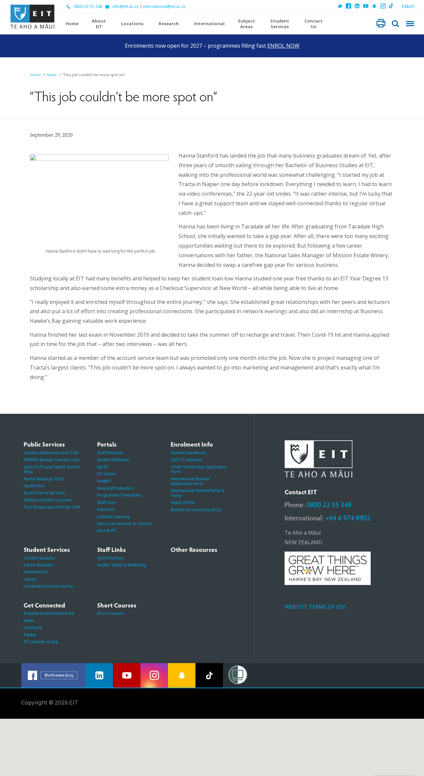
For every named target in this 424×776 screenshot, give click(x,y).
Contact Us (313, 23)
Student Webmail (113, 459)
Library (30, 579)
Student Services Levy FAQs (196, 509)
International (209, 23)
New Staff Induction (115, 488)
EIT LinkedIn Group (41, 642)
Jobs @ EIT (106, 530)
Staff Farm (106, 502)
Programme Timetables (119, 495)
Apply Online (183, 502)
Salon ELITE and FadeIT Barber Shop (52, 469)
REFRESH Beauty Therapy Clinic (52, 459)
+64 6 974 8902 (347, 517)
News (51, 74)
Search (395, 24)
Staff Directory (110, 558)
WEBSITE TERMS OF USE (315, 606)
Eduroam (105, 509)
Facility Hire (34, 486)
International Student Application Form (190, 481)
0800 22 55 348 (88, 6)
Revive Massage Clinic (44, 479)
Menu (410, 24)
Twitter (30, 635)
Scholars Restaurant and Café (51, 453)
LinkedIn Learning (113, 516)
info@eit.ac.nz (126, 6)
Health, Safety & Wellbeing (121, 565)
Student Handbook (188, 453)
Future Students (38, 565)
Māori (408, 5)
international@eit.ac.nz (164, 6)
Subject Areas (246, 23)
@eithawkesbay (59, 675)
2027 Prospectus (186, 459)
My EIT (103, 467)
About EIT (99, 23)
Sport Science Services (44, 493)
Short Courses (110, 613)
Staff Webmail (110, 453)
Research (169, 23)
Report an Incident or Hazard (124, 523)
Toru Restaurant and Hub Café (52, 507)
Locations (132, 23)
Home (72, 23)
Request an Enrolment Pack (49, 613)
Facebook (33, 627)
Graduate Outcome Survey (48, 586)
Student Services (279, 23)
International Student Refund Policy (197, 493)
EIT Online (106, 474)
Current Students (39, 558)
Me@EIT (104, 481)
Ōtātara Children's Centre (48, 500)
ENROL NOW (283, 45)
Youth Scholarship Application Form (199, 469)
